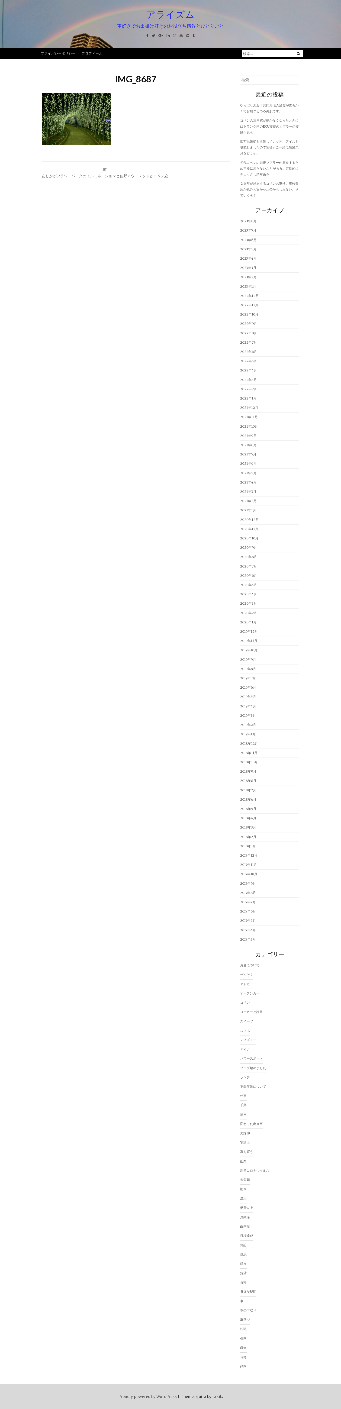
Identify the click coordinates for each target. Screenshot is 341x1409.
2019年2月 (248, 725)
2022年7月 (248, 342)
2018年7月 (248, 790)
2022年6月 (248, 352)
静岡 (243, 1366)
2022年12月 (249, 296)
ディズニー (248, 1040)
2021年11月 (249, 417)
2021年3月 (248, 492)
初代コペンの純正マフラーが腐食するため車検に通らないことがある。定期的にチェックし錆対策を (269, 168)
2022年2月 (248, 389)
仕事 (243, 1096)
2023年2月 (248, 277)
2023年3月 (248, 268)
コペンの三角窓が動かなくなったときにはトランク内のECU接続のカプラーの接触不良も (269, 126)
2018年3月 (248, 827)
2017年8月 (248, 893)
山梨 (243, 1161)
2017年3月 (248, 939)
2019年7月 (248, 678)
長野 (243, 1357)
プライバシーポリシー (58, 53)
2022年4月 (248, 370)
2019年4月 (248, 706)
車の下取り (248, 1310)
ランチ (245, 1077)
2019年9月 (248, 660)
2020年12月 (249, 520)
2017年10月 (248, 874)
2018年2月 (248, 837)
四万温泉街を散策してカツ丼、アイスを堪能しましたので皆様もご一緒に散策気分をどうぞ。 (269, 147)
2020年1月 (248, 622)
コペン (245, 1002)
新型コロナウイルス (254, 1170)
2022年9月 (248, 324)
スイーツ (246, 1021)
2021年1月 (248, 510)
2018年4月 (248, 818)
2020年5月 (248, 585)
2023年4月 (248, 258)
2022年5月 (248, 361)
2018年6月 (248, 799)
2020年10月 (249, 538)
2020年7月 (248, 566)
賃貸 (243, 1273)
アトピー (246, 984)
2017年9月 (248, 883)
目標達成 (246, 1236)
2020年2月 (248, 613)
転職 (243, 1329)
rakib (217, 1396)
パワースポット (251, 1058)
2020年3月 (248, 603)
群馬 (243, 1254)
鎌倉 (243, 1348)
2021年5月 (248, 473)
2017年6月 (248, 911)
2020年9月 (248, 547)
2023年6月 (248, 240)
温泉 (243, 1198)
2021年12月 (249, 408)
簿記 (243, 1245)
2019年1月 (248, 734)
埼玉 (243, 1114)
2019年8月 (248, 669)
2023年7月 (248, 230)
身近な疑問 (248, 1292)
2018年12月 (249, 744)
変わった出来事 (251, 1124)
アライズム (170, 14)
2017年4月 (248, 930)
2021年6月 (248, 463)
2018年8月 (248, 781)
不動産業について (253, 1086)
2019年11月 (248, 641)
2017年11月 (248, 865)
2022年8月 (248, 333)
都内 (243, 1338)
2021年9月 (248, 436)
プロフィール (92, 53)
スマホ (245, 1031)
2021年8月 (248, 445)
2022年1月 (248, 398)
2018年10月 (249, 762)
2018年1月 (248, 846)
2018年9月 (248, 771)
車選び (245, 1320)
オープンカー (250, 993)
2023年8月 (248, 221)
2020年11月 (249, 529)
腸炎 (243, 1264)
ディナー (246, 1049)
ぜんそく (246, 975)
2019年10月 (248, 650)
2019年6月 (248, 687)
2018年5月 (248, 809)
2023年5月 (248, 249)
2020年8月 (248, 557)
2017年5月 (248, 921)
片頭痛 (245, 1217)
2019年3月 (248, 715)
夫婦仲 (245, 1133)
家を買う (246, 1152)
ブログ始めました (253, 1068)
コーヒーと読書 (251, 1012)
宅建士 (245, 1142)
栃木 (243, 1189)
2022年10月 (249, 314)
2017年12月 (248, 855)
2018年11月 (248, 753)
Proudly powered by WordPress (147, 1396)
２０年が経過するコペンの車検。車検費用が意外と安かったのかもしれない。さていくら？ (269, 189)
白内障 (245, 1226)
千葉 (243, 1105)
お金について (250, 965)
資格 (243, 1282)
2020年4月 (248, 594)
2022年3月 (248, 380)
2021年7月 (248, 454)
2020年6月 (248, 576)
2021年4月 (248, 482)
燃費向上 (246, 1208)
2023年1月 (248, 286)
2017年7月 (248, 902)
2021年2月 (248, 501)
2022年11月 (249, 305)
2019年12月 (249, 631)
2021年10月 (249, 426)
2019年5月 (248, 697)
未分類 (245, 1180)
